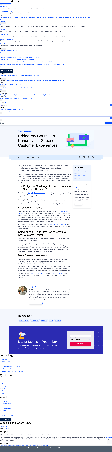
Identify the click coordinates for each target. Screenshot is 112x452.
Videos (25, 80)
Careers (26, 98)
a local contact (7, 428)
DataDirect (14, 57)
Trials (3, 381)
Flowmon (30, 61)
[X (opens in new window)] (3, 444)
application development (80, 170)
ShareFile (25, 59)
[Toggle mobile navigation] (1, 120)
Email (71, 334)
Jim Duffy (22, 157)
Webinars (21, 80)
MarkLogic (3, 57)
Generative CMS (46, 17)
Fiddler (22, 64)
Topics (95, 123)
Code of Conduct (43, 445)
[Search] (1, 100)
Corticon (20, 57)
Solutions (2, 23)
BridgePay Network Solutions (36, 193)
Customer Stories (56, 80)
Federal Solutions (4, 44)
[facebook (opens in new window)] (1, 444)
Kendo (76, 187)
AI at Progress (3, 6)
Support (2, 73)
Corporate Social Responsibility (37, 95)
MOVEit (33, 59)
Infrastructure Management (7, 39)
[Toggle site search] (1, 113)
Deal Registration (16, 88)
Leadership (13, 95)
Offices (30, 98)
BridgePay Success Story (36, 273)
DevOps (2, 61)
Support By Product (5, 75)
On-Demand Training (17, 84)
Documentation (32, 80)
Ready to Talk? (12, 111)
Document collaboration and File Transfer (40, 64)
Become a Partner (12, 87)
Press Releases (14, 98)
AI (0, 4)
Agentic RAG (11, 17)
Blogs (46, 80)
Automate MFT (32, 65)
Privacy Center (11, 445)
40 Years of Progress (7, 415)
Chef (5, 61)
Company (2, 91)
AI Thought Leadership (6, 11)
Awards (4, 406)
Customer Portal (14, 75)
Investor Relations (4, 98)
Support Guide (32, 75)
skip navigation (5, 1)
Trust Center (21, 98)
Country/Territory (73, 337)
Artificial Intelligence (5, 24)
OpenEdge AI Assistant (63, 17)
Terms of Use (3, 445)
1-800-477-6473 (4, 111)
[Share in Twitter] (84, 157)
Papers (16, 80)
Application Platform (27, 57)
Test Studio (27, 64)
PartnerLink (10, 109)
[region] (56, 449)
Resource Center (10, 80)
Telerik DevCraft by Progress (57, 224)
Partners (2, 86)
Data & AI (21, 131)
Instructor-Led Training (6, 84)
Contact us (5, 419)
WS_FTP (6, 68)
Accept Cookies (92, 448)
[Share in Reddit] (93, 157)
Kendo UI (20, 59)
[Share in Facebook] (80, 157)
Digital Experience (4, 34)
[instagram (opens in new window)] (6, 444)
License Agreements (33, 445)
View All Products (6, 70)
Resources (3, 79)
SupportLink (3, 109)
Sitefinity (12, 59)
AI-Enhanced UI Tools (5, 64)
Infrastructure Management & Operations (17, 61)
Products (2, 48)
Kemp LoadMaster (38, 61)
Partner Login (20, 87)
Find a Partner (3, 87)
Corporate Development (22, 95)
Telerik (16, 59)
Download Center (23, 75)
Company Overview (5, 95)
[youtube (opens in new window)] (5, 444)
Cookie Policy (57, 449)
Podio (29, 59)
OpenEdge (36, 57)
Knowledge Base (40, 80)
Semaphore (9, 57)
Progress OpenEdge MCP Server (77, 17)
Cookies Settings (105, 448)
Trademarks (109, 437)
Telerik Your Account (18, 109)
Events (49, 80)
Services (2, 77)
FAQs (62, 80)
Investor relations (6, 408)
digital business (78, 175)
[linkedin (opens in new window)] (8, 444)
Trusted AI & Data (4, 50)
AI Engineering (3, 21)
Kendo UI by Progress (58, 273)
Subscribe (108, 123)
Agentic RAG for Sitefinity (20, 17)
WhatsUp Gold (47, 61)
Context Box (53, 17)
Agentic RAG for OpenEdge (35, 17)
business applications (79, 173)
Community (39, 75)
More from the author (35, 303)
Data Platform (3, 17)
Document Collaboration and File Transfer (12, 371)
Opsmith (45, 18)
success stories (78, 178)
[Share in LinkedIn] (88, 157)
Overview (91, 123)
